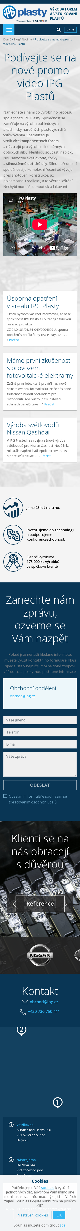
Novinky (27, 39)
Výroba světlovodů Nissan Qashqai (33, 428)
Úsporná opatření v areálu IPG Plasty (33, 302)
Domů (7, 39)
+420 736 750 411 (44, 1011)
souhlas (47, 1187)
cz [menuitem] (68, 30)
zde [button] (63, 1225)
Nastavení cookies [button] (33, 1215)
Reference (40, 903)
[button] (58, 1103)
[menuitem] (70, 30)
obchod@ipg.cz (22, 695)
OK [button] (59, 1215)
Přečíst (14, 340)
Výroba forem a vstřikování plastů (63, 14)
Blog (17, 39)
